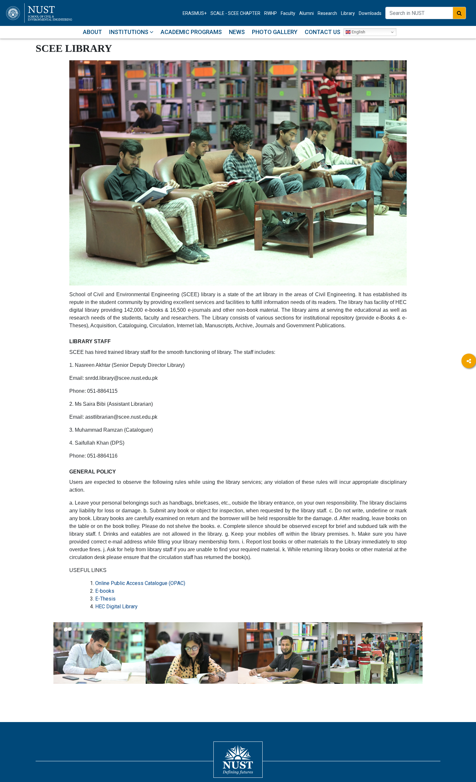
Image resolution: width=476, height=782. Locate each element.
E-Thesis (105, 599)
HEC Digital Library (116, 606)
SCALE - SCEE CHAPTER (235, 13)
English (358, 31)
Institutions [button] (129, 32)
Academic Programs (191, 32)
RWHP (270, 13)
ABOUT (92, 32)
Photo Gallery (275, 32)
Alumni (306, 13)
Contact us (322, 32)
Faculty (288, 13)
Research (327, 13)
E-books (104, 591)
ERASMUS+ (195, 13)
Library (348, 13)
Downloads (370, 13)
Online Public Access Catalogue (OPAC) (140, 583)
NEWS (237, 32)
